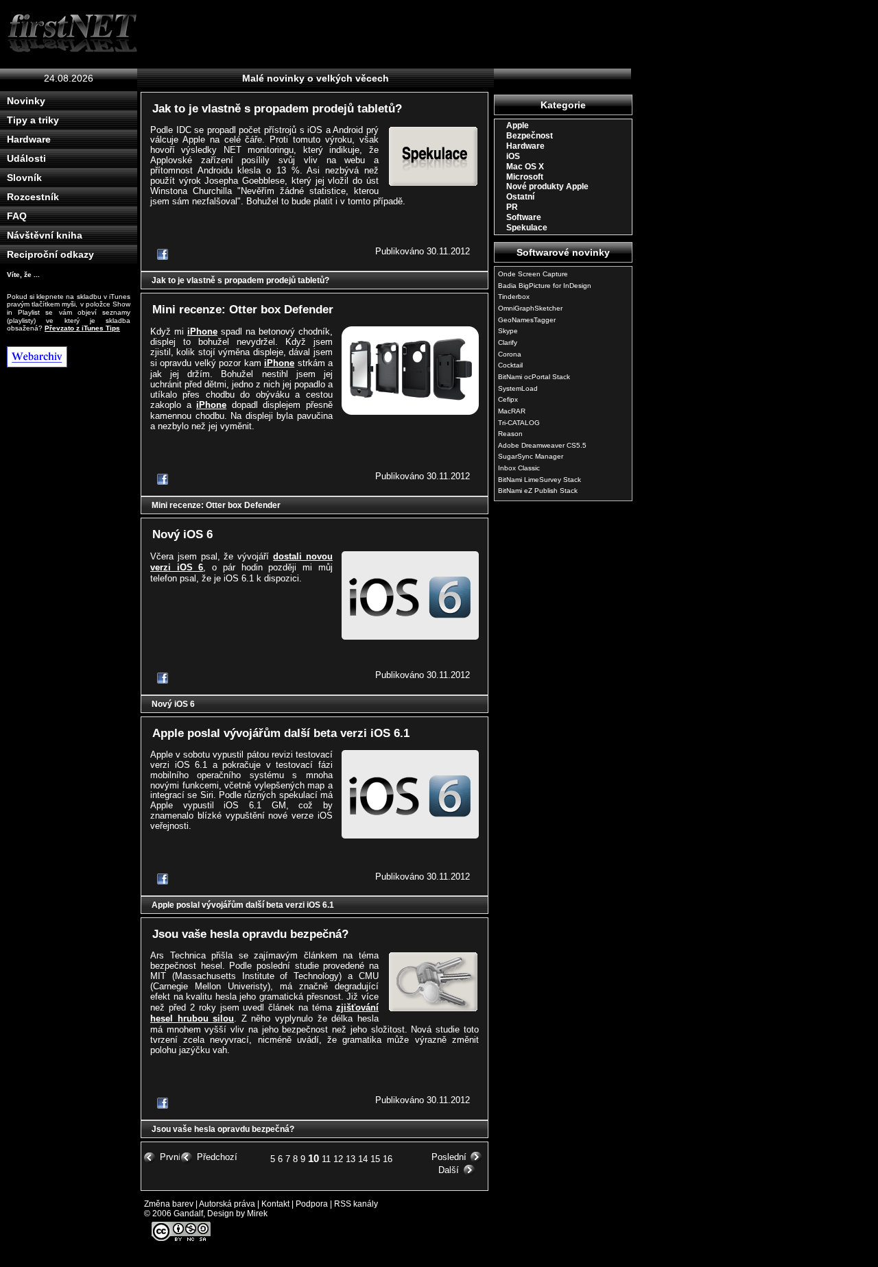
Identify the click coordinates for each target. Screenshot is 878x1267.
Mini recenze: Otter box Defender (242, 309)
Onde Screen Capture (533, 274)
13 (350, 1159)
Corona (509, 354)
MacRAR (511, 411)
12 (338, 1159)
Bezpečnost (529, 136)
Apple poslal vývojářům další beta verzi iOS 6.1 (281, 733)
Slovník (24, 177)
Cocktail (510, 365)
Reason (510, 433)
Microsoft (524, 177)
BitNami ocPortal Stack (534, 377)
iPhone (202, 331)
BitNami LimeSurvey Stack (539, 479)
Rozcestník (33, 196)
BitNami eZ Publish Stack (538, 490)
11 (326, 1159)
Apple (517, 125)
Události (26, 158)
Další (448, 1170)
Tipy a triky (33, 119)
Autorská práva (227, 1204)
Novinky (26, 100)
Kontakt (275, 1204)
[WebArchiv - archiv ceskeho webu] (72, 356)
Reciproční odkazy (50, 254)
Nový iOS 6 (182, 534)
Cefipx (508, 399)
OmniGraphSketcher (530, 308)
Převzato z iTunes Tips (82, 328)
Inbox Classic (519, 468)
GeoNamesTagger (527, 320)
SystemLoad (518, 388)
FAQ (17, 215)
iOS (513, 156)
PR (512, 207)
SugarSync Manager (530, 456)
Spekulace (526, 227)
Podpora (312, 1204)
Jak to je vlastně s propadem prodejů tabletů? (277, 108)
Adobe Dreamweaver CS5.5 (542, 445)
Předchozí (217, 1157)
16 (387, 1159)
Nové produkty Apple (547, 186)
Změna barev (168, 1204)
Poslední (448, 1157)
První (170, 1157)
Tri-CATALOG (519, 422)
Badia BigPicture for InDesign (544, 285)
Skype (508, 331)
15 (375, 1159)
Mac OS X (525, 166)
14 (363, 1159)
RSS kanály (356, 1204)
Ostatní (520, 197)
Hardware (29, 139)
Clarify (507, 342)
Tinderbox (514, 296)
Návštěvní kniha (44, 235)
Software (523, 217)
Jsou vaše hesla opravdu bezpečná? (250, 934)
